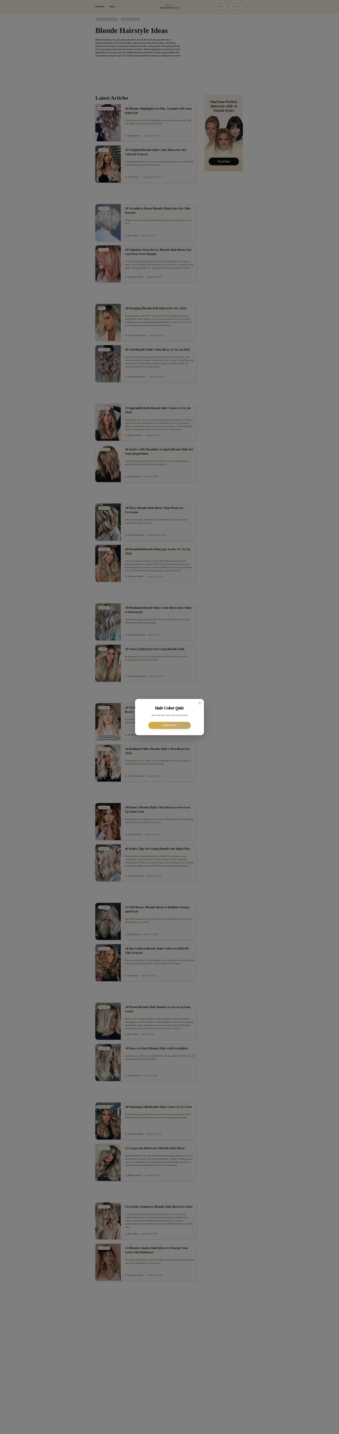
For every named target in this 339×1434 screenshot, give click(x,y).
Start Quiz (170, 725)
